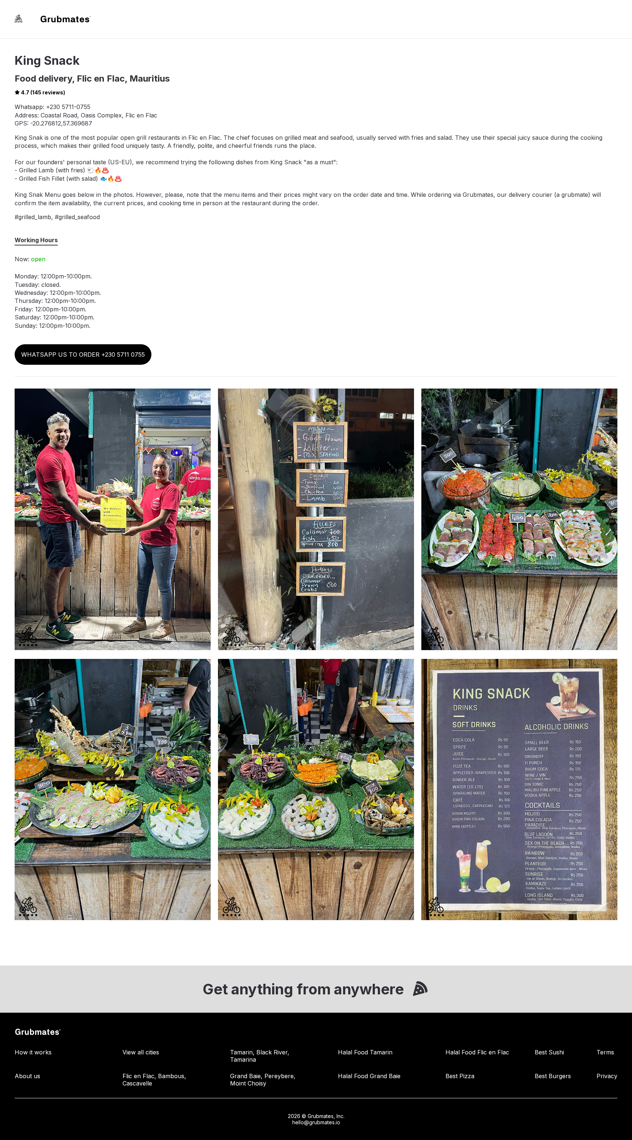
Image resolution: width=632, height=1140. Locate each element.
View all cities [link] (141, 1052)
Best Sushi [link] (549, 1052)
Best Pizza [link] (459, 1076)
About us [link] (27, 1076)
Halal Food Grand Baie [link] (369, 1076)
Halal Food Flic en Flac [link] (477, 1052)
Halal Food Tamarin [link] (365, 1052)
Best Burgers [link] (553, 1076)
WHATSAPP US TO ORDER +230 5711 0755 (83, 354)
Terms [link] (605, 1052)
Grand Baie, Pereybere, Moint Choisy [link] (263, 1079)
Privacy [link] (607, 1076)
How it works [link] (33, 1052)
